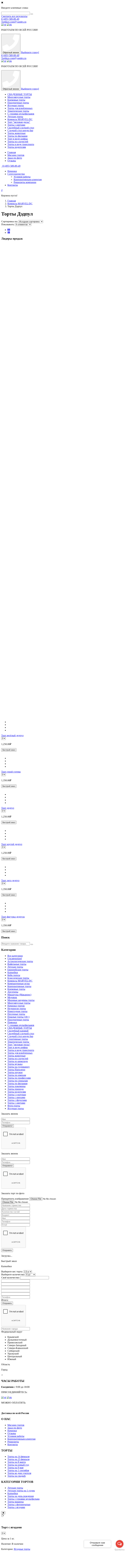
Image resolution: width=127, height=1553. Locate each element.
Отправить (7, 1126)
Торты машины (15, 1501)
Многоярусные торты (18, 97)
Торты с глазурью (16, 1094)
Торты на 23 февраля (18, 1459)
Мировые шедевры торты (21, 1000)
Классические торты (18, 978)
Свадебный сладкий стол (20, 127)
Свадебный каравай (17, 1030)
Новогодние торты (17, 1011)
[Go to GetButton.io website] (120, 1550)
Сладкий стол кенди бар (20, 130)
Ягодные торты (15, 105)
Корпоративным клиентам (28, 179)
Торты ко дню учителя (19, 1473)
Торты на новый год (18, 1465)
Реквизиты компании (25, 182)
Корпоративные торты (19, 986)
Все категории (15, 955)
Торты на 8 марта (16, 1462)
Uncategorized (14, 958)
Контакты (12, 185)
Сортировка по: (9, 221)
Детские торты (15, 116)
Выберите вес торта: (12, 1271)
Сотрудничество (16, 174)
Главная (11, 152)
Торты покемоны (16, 1086)
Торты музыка (14, 1064)
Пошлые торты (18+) (18, 1017)
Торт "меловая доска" (18, 122)
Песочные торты (16, 1014)
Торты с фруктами (17, 1100)
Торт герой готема (11, 771)
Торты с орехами (16, 1097)
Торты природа (15, 1089)
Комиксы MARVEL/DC (20, 119)
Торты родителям (16, 147)
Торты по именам (16, 1075)
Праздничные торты (18, 102)
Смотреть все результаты (14, 16)
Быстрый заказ (8, 750)
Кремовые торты (16, 100)
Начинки (12, 171)
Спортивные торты (17, 1039)
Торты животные (16, 133)
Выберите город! (30, 52)
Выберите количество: (13, 1274)
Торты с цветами (16, 125)
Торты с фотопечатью (18, 1504)
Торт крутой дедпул (11, 844)
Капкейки (12, 972)
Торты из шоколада (17, 1061)
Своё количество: (10, 1277)
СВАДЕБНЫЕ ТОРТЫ (19, 94)
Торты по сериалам (17, 1080)
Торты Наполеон (16, 1069)
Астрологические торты (20, 961)
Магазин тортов (15, 155)
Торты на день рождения (20, 1496)
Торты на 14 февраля (18, 1456)
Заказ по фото (14, 158)
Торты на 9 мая (15, 1467)
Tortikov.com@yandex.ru (13, 22)
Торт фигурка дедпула (13, 916)
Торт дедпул (7, 808)
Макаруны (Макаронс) (19, 994)
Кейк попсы (13, 975)
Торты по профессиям (19, 1078)
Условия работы (22, 176)
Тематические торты (18, 111)
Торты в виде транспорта (20, 144)
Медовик (12, 997)
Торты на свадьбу (16, 1476)
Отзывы (11, 160)
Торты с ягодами (16, 1507)
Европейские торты (17, 969)
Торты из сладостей (17, 141)
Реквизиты (13, 1441)
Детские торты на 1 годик (21, 1490)
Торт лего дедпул (10, 880)
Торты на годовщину (18, 1067)
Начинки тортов (16, 1005)
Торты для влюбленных (20, 108)
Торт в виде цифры (17, 138)
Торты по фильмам (17, 136)
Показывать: (7, 224)
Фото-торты (13, 1105)
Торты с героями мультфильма (23, 1499)
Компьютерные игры (18, 983)
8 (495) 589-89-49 (10, 19)
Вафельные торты (16, 964)
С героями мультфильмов (20, 113)
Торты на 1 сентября (18, 1470)
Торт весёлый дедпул (12, 735)
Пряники (12, 1022)
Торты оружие (15, 1072)
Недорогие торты (16, 1008)
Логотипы (12, 992)
